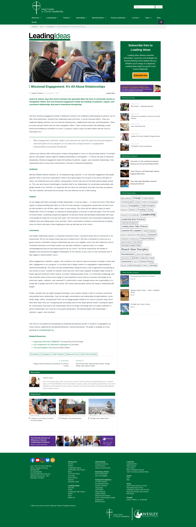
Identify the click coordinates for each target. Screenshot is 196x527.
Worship (153, 265)
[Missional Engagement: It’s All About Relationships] (72, 62)
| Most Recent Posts (128, 98)
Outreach (152, 235)
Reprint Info (71, 497)
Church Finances (100, 466)
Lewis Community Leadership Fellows (138, 472)
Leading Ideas (51, 18)
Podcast (66, 18)
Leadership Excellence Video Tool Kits (138, 489)
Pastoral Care (134, 239)
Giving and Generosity (101, 464)
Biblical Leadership (125, 198)
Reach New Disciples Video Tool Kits (138, 491)
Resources (35, 18)
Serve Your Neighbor (143, 254)
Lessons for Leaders (131, 230)
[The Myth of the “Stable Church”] (102, 407)
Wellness (145, 265)
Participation (124, 239)
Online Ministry (141, 235)
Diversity (123, 206)
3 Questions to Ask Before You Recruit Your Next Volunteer (145, 117)
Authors (70, 493)
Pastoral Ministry (147, 239)
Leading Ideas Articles (74, 468)
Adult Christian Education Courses (137, 485)
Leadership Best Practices (133, 219)
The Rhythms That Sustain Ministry (70, 418)
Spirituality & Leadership (139, 258)
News (128, 480)
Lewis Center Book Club (138, 126)
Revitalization (128, 254)
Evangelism (46, 354)
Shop (159, 18)
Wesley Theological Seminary (39, 468)
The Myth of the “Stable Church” (99, 418)
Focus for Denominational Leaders (105, 497)
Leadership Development (129, 223)
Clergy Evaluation (100, 493)
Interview (124, 215)
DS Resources (99, 499)
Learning (135, 18)
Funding (141, 210)
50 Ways (70, 466)
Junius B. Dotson (37, 93)
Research (71, 480)
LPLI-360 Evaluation (101, 481)
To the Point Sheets (74, 474)
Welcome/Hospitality (135, 265)
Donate (34, 22)
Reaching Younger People (131, 245)
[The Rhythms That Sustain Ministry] (72, 407)
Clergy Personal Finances (102, 468)
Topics (70, 495)
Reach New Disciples (89, 354)
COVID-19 (145, 202)
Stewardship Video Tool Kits (135, 487)
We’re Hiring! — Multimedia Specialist (142, 106)
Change (137, 198)
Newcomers (131, 235)
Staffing (152, 258)
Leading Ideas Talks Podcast (134, 226)
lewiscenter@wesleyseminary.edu (40, 474)
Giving (150, 210)
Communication (127, 202)
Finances (123, 210)
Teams (135, 261)
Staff (128, 478)
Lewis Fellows (99, 489)
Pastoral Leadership (118, 18)
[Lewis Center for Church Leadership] (47, 7)
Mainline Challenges (150, 231)
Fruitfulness (132, 210)
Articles (70, 489)
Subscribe (71, 487)
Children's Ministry (148, 198)
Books (70, 472)
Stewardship (80, 18)
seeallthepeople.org (46, 330)
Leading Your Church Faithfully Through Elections (145, 136)
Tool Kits (70, 464)
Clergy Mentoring (100, 491)
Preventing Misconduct (102, 484)
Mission (123, 235)
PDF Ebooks (130, 493)
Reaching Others (98, 18)
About (147, 18)
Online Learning (72, 478)
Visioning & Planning (146, 261)
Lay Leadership (133, 215)
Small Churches (125, 258)
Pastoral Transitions (126, 242)
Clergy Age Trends (73, 481)
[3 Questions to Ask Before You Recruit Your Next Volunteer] (42, 407)
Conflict (137, 202)
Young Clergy (99, 487)
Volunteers (123, 265)
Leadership (148, 214)
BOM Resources (100, 501)
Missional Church (72, 354)
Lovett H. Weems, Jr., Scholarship (137, 499)
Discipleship (34, 354)
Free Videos (71, 476)
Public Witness (137, 242)
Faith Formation (58, 354)
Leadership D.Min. (132, 464)
